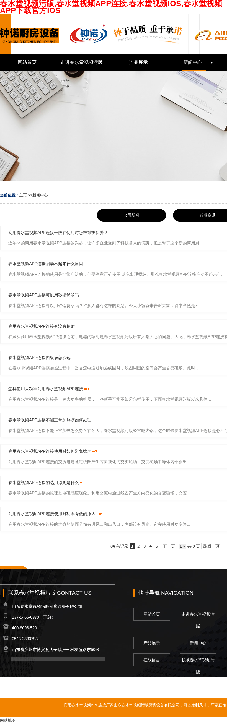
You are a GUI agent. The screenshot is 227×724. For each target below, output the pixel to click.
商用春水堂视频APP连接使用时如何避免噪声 (49, 451)
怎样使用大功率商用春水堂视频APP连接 (45, 388)
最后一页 (211, 546)
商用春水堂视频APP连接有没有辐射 (41, 326)
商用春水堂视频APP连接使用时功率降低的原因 (52, 513)
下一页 (169, 546)
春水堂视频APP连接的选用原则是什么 (43, 482)
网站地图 (8, 720)
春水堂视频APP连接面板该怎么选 (39, 357)
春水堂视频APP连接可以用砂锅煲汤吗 (43, 295)
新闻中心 (40, 195)
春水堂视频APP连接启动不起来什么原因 (45, 263)
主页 (23, 195)
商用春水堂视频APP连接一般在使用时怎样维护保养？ (58, 232)
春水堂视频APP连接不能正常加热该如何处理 (49, 420)
